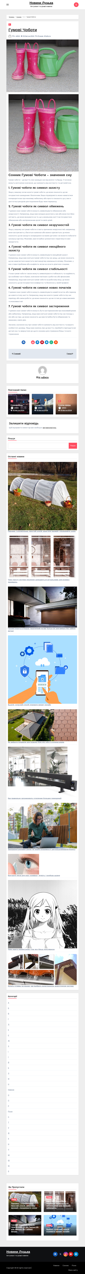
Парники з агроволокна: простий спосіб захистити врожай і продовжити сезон (42, 531)
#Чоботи (47, 36)
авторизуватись (49, 428)
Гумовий (17, 354)
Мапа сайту (73, 1270)
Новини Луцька (41, 3)
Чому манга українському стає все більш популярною (31, 949)
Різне (10, 1112)
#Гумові (40, 36)
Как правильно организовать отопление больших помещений (34, 798)
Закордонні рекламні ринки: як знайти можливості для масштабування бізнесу (41, 849)
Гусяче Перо (40, 405)
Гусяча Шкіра (64, 405)
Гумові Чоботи (22, 30)
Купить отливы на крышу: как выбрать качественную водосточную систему (41, 986)
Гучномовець (17, 405)
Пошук (11, 439)
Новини (11, 1090)
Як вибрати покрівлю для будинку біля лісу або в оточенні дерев (36, 742)
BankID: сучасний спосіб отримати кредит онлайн (29, 705)
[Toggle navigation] (7, 4)
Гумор (69, 354)
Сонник (66, 1266)
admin (18, 36)
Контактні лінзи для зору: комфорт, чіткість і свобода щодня (34, 876)
